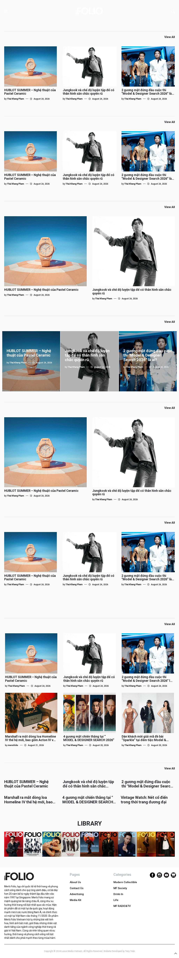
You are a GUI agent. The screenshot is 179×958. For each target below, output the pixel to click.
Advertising (77, 894)
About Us (75, 882)
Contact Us (76, 888)
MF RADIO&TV (122, 906)
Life (115, 900)
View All (169, 37)
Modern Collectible (125, 882)
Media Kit (75, 900)
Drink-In (118, 894)
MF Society (120, 888)
